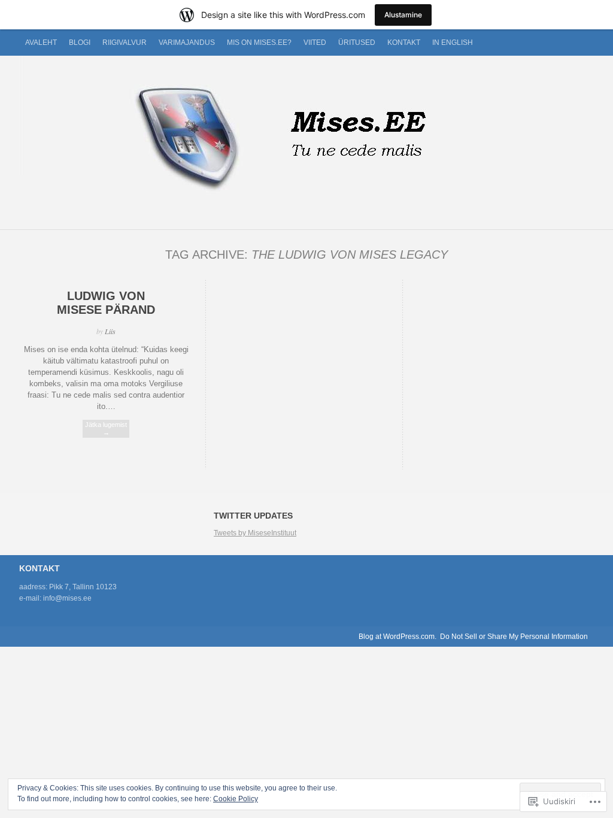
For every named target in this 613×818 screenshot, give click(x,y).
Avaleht (41, 42)
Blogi (79, 42)
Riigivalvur (124, 42)
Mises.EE (306, 136)
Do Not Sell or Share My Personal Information (514, 636)
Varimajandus (187, 42)
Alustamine (403, 14)
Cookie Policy (235, 799)
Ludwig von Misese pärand (106, 302)
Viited (315, 42)
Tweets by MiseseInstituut (255, 533)
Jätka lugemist (106, 428)
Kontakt (403, 42)
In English (452, 42)
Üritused (356, 42)
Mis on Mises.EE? (259, 42)
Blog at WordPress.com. (397, 636)
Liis (110, 331)
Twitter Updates (253, 515)
